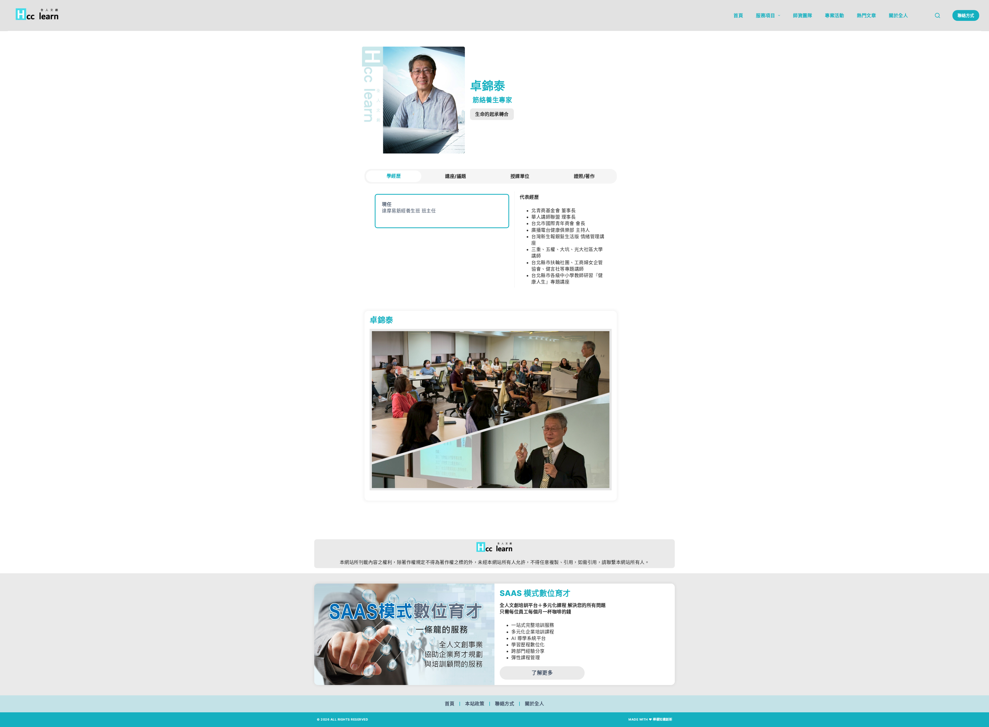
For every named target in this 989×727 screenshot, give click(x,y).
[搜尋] (937, 15)
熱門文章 (866, 15)
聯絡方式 (966, 15)
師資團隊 (802, 15)
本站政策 (474, 703)
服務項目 (765, 15)
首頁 (738, 15)
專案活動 (834, 15)
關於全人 (898, 15)
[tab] (393, 176)
